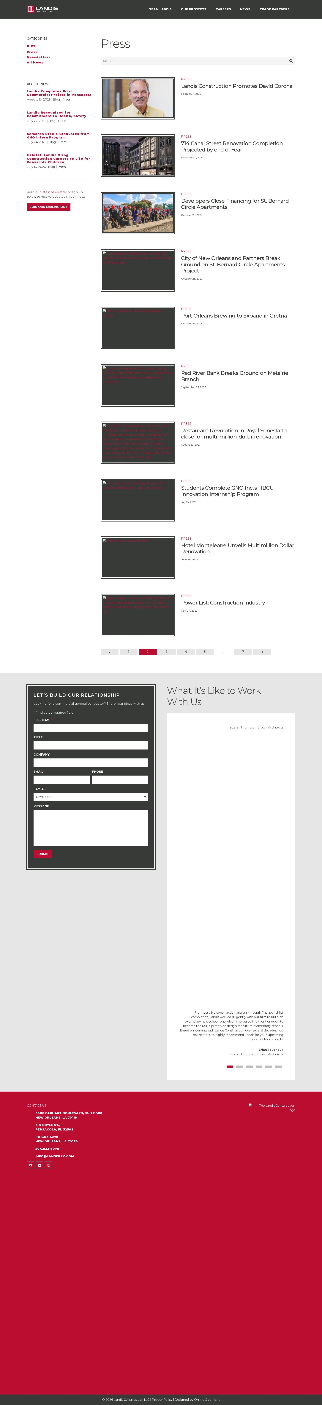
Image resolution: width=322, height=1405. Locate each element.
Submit (43, 854)
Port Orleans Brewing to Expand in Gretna (234, 315)
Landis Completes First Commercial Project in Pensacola (59, 93)
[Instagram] (48, 1165)
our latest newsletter (51, 192)
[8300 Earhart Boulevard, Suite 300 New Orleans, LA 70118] (31, 1113)
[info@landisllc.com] (31, 1156)
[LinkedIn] (39, 1165)
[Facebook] (30, 1165)
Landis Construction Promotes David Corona (237, 86)
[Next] (262, 652)
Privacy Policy (162, 1399)
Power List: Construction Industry (223, 602)
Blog (31, 45)
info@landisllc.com (54, 1156)
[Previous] (110, 652)
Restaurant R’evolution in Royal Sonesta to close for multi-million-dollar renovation (234, 433)
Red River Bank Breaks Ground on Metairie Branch (234, 376)
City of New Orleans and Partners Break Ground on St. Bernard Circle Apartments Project (233, 264)
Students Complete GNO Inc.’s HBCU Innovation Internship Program (227, 491)
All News (35, 62)
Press (32, 52)
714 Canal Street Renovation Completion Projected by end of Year (232, 146)
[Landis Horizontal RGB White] (42, 9)
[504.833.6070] (31, 1149)
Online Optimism (206, 1399)
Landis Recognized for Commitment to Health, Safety (56, 114)
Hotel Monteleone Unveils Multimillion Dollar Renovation (237, 548)
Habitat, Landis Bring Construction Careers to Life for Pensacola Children (58, 158)
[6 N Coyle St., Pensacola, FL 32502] (31, 1125)
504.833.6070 (47, 1149)
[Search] (291, 61)
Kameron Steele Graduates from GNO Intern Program (58, 135)
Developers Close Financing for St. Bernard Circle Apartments (235, 204)
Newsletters (39, 57)
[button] (173, 9)
